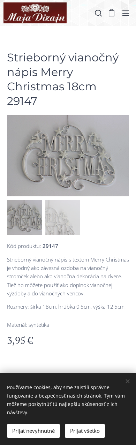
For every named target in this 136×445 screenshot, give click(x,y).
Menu (126, 13)
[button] (98, 13)
